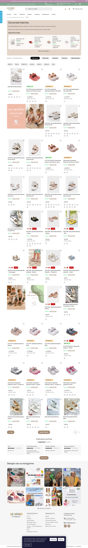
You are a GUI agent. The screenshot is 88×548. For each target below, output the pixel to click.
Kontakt (47, 516)
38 (51, 135)
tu (43, 541)
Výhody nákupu (30, 520)
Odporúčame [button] (35, 58)
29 (32, 101)
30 (16, 97)
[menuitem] (9, 14)
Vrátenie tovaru (14, 4)
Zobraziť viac (44, 457)
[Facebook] (76, 4)
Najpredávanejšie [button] (75, 58)
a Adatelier (77, 546)
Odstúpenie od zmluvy (32, 531)
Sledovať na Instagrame (45, 508)
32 (11, 204)
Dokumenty (48, 524)
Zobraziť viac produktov (43, 51)
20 (46, 101)
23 (32, 243)
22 (29, 243)
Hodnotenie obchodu (44, 439)
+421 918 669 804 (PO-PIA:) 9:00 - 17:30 (63, 4)
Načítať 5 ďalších (44, 432)
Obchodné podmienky (50, 520)
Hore (11, 432)
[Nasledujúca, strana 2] (75, 432)
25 (9, 97)
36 (46, 135)
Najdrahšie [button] (55, 58)
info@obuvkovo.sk (49, 4)
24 (64, 172)
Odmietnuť (53, 539)
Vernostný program (23, 4)
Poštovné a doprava (31, 4)
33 (56, 133)
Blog (28, 529)
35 (58, 133)
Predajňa (9, 4)
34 (21, 168)
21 (64, 101)
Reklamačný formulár (50, 526)
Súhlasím (61, 539)
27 (14, 97)
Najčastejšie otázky (31, 522)
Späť (27, 17)
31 (19, 97)
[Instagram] (80, 4)
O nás (28, 516)
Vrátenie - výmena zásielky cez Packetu (34, 527)
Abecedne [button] (64, 58)
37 (48, 135)
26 (11, 97)
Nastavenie (27, 544)
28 (48, 133)
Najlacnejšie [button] (45, 58)
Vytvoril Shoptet (70, 546)
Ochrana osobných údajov (51, 522)
